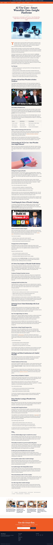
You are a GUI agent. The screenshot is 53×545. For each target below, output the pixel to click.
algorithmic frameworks (24, 371)
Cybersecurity (13, 2)
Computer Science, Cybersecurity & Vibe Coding (26, 0)
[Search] (51, 2)
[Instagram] (49, 2)
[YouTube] (50, 2)
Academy (5, 2)
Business (18, 2)
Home (2, 2)
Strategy (23, 2)
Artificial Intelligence (24, 5)
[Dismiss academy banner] (52, 0)
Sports (28, 2)
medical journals (21, 334)
